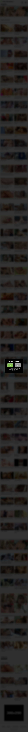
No (17, 365)
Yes (10, 365)
